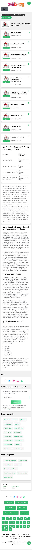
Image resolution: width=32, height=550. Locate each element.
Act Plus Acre (6, 17)
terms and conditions (16, 409)
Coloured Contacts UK (10, 420)
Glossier (17, 424)
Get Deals (28, 42)
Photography (23, 460)
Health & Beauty (20, 15)
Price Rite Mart (19, 428)
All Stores (22, 508)
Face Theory (7, 432)
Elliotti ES (18, 444)
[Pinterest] (13, 381)
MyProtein (23, 420)
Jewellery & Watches (10, 460)
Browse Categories (10, 513)
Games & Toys (8, 465)
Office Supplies (8, 477)
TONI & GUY (7, 436)
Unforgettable (8, 440)
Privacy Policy (21, 502)
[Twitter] (9, 381)
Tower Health (19, 440)
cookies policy (6, 409)
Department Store (9, 473)
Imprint (24, 513)
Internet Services (22, 473)
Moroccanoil (17, 432)
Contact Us (10, 508)
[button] (4, 9)
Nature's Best (8, 444)
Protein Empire (18, 436)
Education (18, 465)
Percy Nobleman (9, 449)
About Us (9, 502)
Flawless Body (8, 424)
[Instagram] (18, 381)
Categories (10, 15)
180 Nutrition (8, 428)
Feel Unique (19, 449)
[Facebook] (5, 381)
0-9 (3, 519)
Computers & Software (10, 469)
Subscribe (16, 402)
